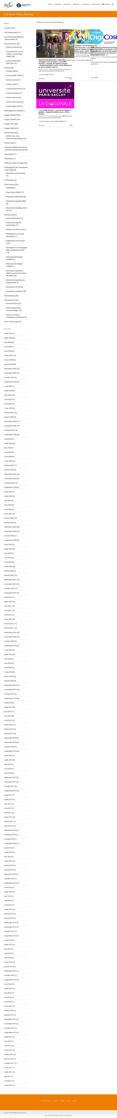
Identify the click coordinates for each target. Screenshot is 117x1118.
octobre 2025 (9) (11, 377)
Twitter (68, 1101)
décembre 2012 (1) (12, 1019)
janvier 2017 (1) (10, 826)
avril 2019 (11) (10, 720)
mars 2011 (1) (10, 1085)
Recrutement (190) (11, 300)
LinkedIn (55, 1101)
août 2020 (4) (9, 650)
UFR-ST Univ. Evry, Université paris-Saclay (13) (16, 137)
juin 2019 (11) (10, 712)
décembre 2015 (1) (12, 874)
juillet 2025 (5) (10, 391)
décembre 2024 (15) (12, 421)
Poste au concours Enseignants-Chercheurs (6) (16, 316)
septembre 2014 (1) (12, 936)
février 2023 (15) (11, 518)
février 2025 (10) (11, 413)
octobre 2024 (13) (11, 430)
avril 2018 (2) (9, 773)
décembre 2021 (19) (12, 580)
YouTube (74, 1101)
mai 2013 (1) (9, 997)
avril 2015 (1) (9, 905)
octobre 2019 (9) (11, 694)
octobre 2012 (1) (11, 1028)
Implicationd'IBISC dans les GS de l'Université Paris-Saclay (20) (16, 148)
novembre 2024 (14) (12, 426)
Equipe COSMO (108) (12, 119)
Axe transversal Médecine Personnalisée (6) (14, 38)
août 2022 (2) (9, 544)
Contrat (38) (9, 68)
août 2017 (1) (9, 795)
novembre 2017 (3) (12, 782)
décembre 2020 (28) (12, 632)
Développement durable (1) (15, 111)
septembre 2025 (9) (12, 382)
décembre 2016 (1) (12, 830)
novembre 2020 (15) (12, 637)
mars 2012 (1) (10, 1050)
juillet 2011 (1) (10, 1072)
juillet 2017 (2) (10, 799)
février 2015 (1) (10, 914)
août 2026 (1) (9, 333)
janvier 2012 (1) (10, 1059)
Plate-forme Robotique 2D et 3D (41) (16, 209)
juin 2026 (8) (9, 342)
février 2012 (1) (10, 1054)
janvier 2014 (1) (10, 967)
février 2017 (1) (10, 821)
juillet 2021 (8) (10, 602)
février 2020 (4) (10, 676)
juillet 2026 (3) (10, 338)
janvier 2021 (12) (11, 628)
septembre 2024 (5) (12, 435)
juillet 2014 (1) (10, 945)
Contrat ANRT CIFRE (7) (14, 75)
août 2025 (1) (9, 386)
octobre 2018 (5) (11, 747)
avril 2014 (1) (9, 958)
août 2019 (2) (9, 703)
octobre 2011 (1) (11, 1063)
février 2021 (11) (11, 624)
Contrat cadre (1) (12, 84)
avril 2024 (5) (9, 457)
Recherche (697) (11, 215)
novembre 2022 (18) (12, 531)
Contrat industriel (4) (13, 97)
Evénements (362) (11, 133)
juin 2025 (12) (10, 395)
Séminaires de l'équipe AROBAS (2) (14, 258)
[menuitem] (51, 4)
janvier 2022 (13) (11, 575)
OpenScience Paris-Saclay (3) (15, 174)
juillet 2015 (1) (10, 892)
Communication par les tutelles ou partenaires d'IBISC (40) (14, 54)
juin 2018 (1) (9, 764)
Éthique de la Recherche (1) (16, 229)
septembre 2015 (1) (12, 883)
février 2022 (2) (10, 571)
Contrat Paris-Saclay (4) (14, 102)
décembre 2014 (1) (12, 923)
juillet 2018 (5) (10, 760)
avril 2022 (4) (9, 562)
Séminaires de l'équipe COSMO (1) (14, 265)
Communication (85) (12, 44)
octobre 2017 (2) (11, 786)
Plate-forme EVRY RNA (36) (16, 197)
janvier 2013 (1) (10, 1015)
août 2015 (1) (9, 887)
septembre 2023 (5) (12, 487)
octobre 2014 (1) (11, 931)
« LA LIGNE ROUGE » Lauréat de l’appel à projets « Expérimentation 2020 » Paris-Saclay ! (55, 112)
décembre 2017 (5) (12, 777)
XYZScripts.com (68, 1115)
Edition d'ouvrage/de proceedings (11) (13, 224)
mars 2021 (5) (10, 619)
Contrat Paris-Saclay (54, 69)
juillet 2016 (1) (10, 852)
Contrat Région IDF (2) (14, 106)
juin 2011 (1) (9, 1076)
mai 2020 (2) (9, 663)
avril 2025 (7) (9, 404)
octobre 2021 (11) (11, 588)
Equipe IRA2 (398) (11, 124)
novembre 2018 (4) (12, 742)
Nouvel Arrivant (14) (13, 303)
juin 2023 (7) (9, 501)
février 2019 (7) (10, 729)
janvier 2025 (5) (10, 417)
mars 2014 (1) (10, 962)
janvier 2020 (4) (10, 681)
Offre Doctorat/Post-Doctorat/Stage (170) (14, 309)
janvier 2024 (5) (10, 470)
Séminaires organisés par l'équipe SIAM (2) (15, 281)
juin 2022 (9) (9, 553)
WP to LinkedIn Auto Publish (51, 1115)
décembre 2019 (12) (12, 685)
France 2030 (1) (10, 143)
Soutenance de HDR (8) (14, 287)
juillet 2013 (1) (10, 989)
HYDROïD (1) (11, 188)
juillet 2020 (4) (10, 654)
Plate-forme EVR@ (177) (15, 192)
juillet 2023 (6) (10, 496)
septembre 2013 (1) (12, 980)
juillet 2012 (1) (10, 1037)
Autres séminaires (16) (14, 218)
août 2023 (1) (9, 492)
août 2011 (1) (9, 1068)
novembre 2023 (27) (12, 479)
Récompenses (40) (11, 296)
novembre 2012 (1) (12, 1024)
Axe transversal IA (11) (13, 32)
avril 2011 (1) (9, 1081)
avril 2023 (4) (9, 509)
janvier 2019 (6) (10, 734)
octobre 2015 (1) (11, 879)
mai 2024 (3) (9, 452)
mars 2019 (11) (10, 725)
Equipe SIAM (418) (11, 128)
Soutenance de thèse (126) (16, 291)
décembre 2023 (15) (12, 474)
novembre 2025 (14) (12, 373)
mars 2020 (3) (10, 672)
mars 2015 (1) (10, 909)
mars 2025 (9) (10, 408)
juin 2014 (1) (9, 949)
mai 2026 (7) (9, 347)
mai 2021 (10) (10, 610)
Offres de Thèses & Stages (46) (16, 163)
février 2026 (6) (10, 360)
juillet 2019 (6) (10, 707)
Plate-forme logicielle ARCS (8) (16, 202)
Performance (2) (11, 180)
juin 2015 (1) (9, 896)
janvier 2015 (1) (10, 918)
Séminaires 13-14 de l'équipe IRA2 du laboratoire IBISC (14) (16, 250)
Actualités (62, 1101)
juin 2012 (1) (9, 1041)
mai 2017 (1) (9, 808)
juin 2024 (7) (9, 448)
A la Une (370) (10, 28)
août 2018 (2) (9, 756)
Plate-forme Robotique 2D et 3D (49, 71)
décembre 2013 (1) (12, 971)
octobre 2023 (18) (11, 483)
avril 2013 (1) (9, 1002)
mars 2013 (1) (10, 1006)
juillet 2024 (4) (10, 443)
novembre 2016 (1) (12, 835)
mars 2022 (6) (10, 566)
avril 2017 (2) (9, 813)
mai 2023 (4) (9, 505)
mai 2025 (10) (10, 399)
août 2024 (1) (9, 439)
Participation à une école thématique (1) (15, 235)
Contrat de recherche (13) (15, 89)
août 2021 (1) (9, 597)
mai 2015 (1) (9, 901)
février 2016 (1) (10, 865)
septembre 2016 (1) (12, 843)
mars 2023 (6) (10, 514)
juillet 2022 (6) (10, 549)
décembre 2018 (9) (12, 738)
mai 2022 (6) (9, 558)
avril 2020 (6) (9, 668)
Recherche (93, 58)
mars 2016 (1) (10, 861)
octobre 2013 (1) (11, 975)
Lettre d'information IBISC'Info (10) (13, 62)
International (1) (10, 154)
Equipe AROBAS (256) (13, 115)
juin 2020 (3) (9, 659)
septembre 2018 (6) (12, 751)
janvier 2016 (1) (10, 870)
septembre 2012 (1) (12, 1032)
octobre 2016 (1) (11, 839)
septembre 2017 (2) (12, 791)
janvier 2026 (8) (10, 364)
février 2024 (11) (11, 465)
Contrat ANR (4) (12, 71)
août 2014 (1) (9, 940)
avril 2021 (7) (9, 615)
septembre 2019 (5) (12, 698)
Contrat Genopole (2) (13, 93)
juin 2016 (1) (9, 857)
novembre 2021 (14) (12, 584)
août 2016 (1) (9, 848)
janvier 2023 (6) (10, 523)
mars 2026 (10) (10, 355)
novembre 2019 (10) (12, 690)
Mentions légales (22, 1112)
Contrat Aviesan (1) (13, 80)
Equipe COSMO (61, 116)
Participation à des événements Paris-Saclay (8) (16, 168)
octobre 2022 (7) (11, 536)
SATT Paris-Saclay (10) (13, 322)
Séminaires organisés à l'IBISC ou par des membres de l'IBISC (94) (16, 273)
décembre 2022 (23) (12, 527)
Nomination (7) (10, 159)
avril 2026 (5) (9, 351)
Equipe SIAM (68, 116)
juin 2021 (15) (10, 606)
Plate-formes (60, 71)
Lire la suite (41, 78)
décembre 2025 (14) (12, 369)
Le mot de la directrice (46, 1101)
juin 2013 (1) (9, 993)
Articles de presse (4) (14, 47)
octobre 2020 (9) (11, 641)
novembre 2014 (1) (12, 927)
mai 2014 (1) (9, 953)
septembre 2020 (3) (12, 646)
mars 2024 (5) (10, 461)
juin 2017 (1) (9, 804)
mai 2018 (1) (9, 769)
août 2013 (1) (9, 984)
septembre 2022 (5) (12, 540)
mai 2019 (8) (9, 716)
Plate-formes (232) (11, 184)
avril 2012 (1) (9, 1046)
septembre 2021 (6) (12, 593)
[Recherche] (112, 4)
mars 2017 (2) (10, 817)
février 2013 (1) (10, 1010)
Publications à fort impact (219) (15, 242)
